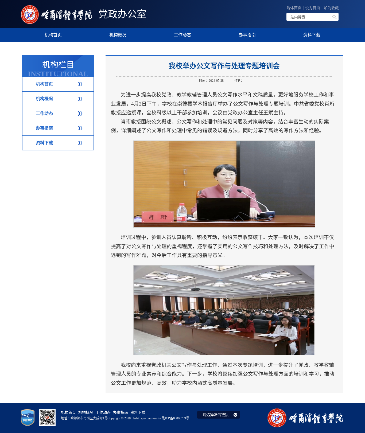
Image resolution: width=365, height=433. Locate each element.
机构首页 (44, 84)
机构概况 (44, 98)
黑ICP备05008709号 (175, 418)
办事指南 (44, 128)
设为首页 (312, 8)
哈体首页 (293, 8)
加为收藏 (331, 8)
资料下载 (44, 143)
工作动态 (44, 113)
